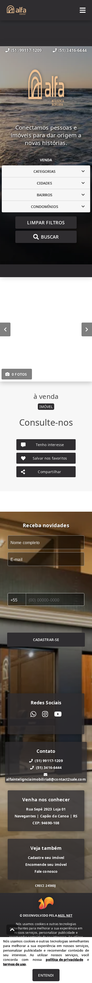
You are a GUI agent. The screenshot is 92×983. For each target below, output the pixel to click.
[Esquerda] (5, 329)
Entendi (46, 975)
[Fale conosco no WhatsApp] (33, 714)
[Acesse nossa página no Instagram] (45, 714)
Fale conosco (46, 871)
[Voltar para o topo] (12, 930)
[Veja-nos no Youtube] (58, 714)
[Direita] (87, 329)
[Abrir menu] (82, 10)
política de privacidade (64, 959)
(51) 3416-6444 (72, 50)
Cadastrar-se (46, 639)
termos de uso (14, 964)
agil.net (65, 915)
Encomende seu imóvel (46, 864)
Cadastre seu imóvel (46, 857)
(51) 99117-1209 (26, 50)
